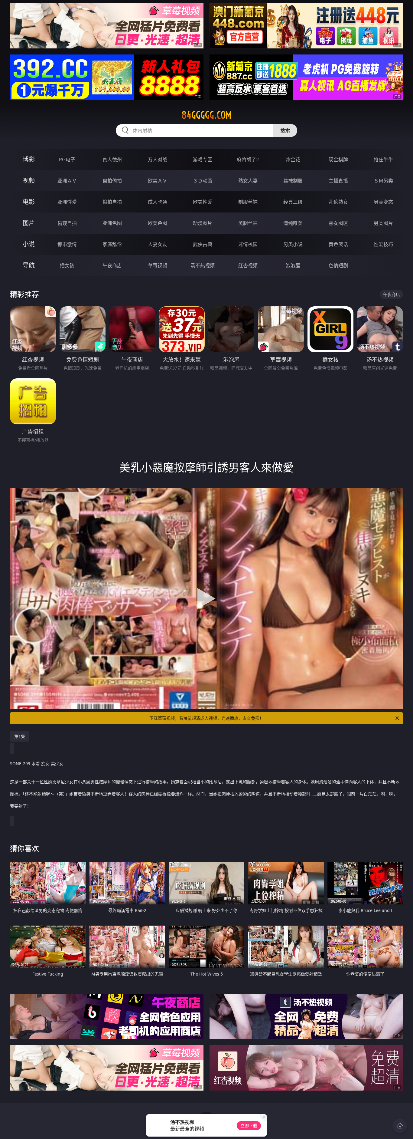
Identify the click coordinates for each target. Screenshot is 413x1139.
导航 (29, 265)
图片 (29, 223)
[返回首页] (399, 1125)
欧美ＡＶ (157, 180)
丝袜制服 (293, 180)
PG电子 (67, 159)
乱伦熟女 (338, 202)
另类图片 (383, 223)
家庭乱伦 (112, 244)
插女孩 (67, 265)
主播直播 (338, 180)
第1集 (19, 736)
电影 (29, 202)
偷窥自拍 (67, 223)
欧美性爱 (202, 202)
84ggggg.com (206, 115)
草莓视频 (157, 265)
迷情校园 (248, 244)
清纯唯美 (293, 223)
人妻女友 (157, 244)
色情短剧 (338, 265)
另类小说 (293, 244)
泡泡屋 (293, 265)
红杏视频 (248, 265)
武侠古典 (202, 244)
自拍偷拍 (112, 180)
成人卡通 (157, 202)
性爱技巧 (383, 244)
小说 (29, 244)
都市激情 (67, 244)
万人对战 (157, 159)
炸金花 (293, 159)
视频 (29, 180)
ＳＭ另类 (383, 180)
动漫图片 (202, 223)
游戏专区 (202, 159)
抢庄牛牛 (383, 159)
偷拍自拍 (112, 202)
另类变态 (383, 202)
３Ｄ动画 (202, 180)
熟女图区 (338, 223)
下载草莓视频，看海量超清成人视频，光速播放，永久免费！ (206, 718)
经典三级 (293, 202)
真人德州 (112, 159)
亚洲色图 (112, 223)
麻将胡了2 (248, 159)
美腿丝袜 (248, 223)
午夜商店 (112, 265)
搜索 (285, 130)
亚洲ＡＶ (67, 180)
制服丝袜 (248, 202)
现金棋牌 (338, 159)
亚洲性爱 (67, 202)
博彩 (29, 159)
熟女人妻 (248, 180)
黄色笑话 (338, 244)
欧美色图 (157, 223)
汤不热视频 (202, 265)
